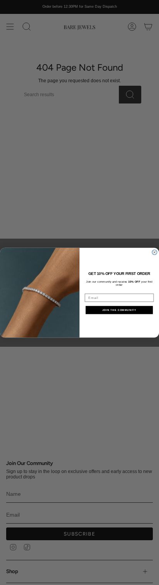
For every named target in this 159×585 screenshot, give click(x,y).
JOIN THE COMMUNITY (119, 309)
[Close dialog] (154, 252)
